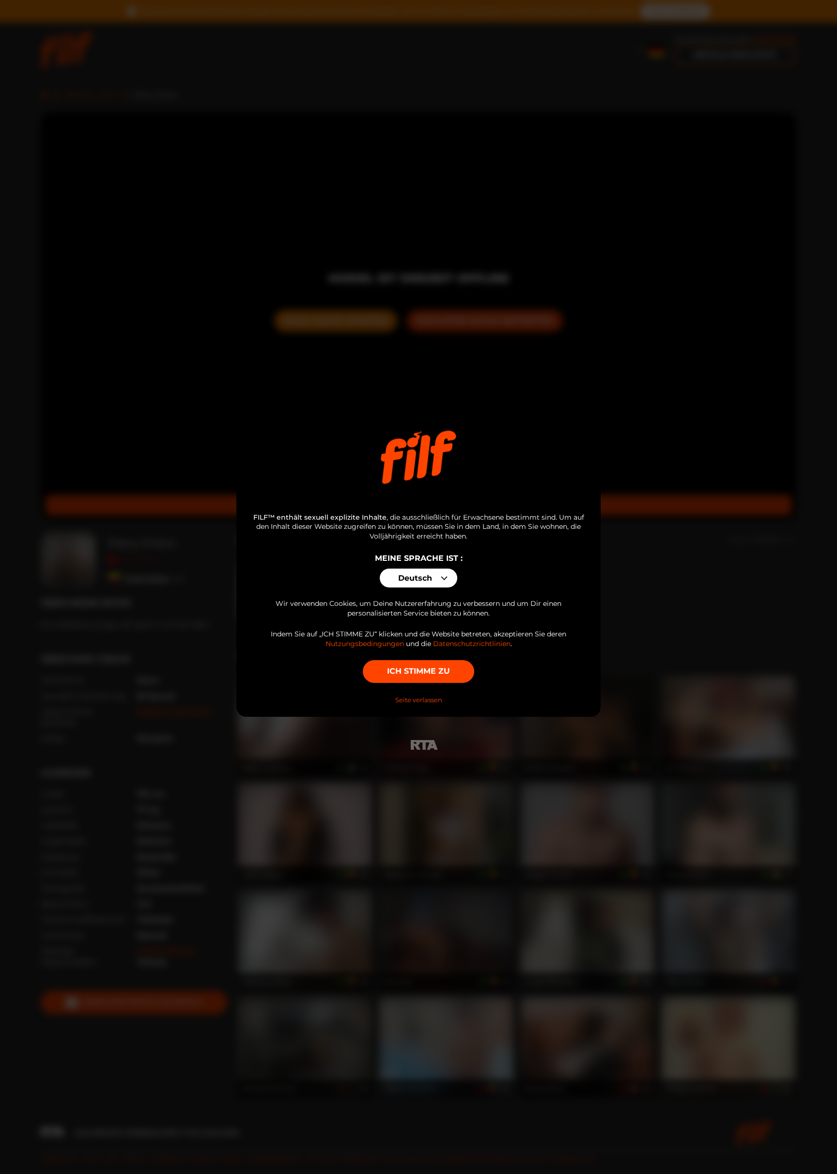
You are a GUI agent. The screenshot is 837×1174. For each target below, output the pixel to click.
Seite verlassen (418, 700)
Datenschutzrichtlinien (472, 643)
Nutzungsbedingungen (365, 643)
